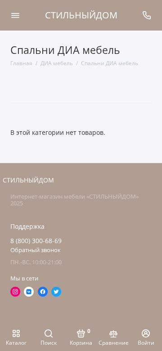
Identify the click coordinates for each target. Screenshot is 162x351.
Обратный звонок (35, 250)
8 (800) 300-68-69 (36, 241)
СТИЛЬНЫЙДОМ (81, 15)
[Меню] (15, 15)
